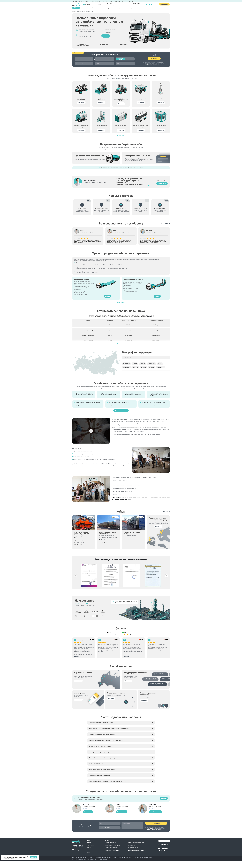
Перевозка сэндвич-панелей (121, 126)
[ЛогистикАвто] (76, 4)
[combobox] (125, 63)
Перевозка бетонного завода (101, 126)
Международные (119, 8)
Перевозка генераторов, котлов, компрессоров (81, 126)
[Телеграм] (149, 4)
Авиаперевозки (108, 8)
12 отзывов (134, 634)
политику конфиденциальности (154, 63)
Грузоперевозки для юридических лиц (137, 850)
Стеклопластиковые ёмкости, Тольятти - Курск (107, 533)
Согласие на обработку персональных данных (106, 857)
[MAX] (152, 4)
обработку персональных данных (152, 64)
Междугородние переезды (111, 847)
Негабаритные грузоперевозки (112, 850)
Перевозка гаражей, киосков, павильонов (161, 126)
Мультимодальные (130, 8)
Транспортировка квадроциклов (81, 98)
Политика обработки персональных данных (82, 857)
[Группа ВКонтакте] (159, 850)
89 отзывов (117, 634)
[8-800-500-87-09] (84, 808)
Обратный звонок (78, 846)
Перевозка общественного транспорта (140, 126)
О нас (88, 840)
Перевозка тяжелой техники (140, 98)
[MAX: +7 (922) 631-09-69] (88, 808)
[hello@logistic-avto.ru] (86, 808)
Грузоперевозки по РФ (87, 8)
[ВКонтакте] (147, 4)
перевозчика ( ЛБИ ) (140, 857)
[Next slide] (166, 575)
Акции (88, 852)
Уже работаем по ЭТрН (164, 7)
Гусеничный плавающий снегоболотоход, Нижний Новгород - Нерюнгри (81, 533)
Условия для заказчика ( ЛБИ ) (126, 857)
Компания (89, 842)
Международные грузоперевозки (113, 845)
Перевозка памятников (160, 98)
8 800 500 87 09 (150, 316)
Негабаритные (98, 8)
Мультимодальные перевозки (148, 694)
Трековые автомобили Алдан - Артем (132, 533)
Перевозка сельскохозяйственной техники (121, 99)
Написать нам (164, 841)
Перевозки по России (83, 673)
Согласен (33, 857)
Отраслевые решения (116, 693)
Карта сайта (149, 857)
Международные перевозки (135, 673)
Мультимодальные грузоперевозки (136, 842)
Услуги (107, 840)
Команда (89, 847)
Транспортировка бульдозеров (101, 98)
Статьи (88, 850)
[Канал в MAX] (164, 850)
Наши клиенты (90, 845)
